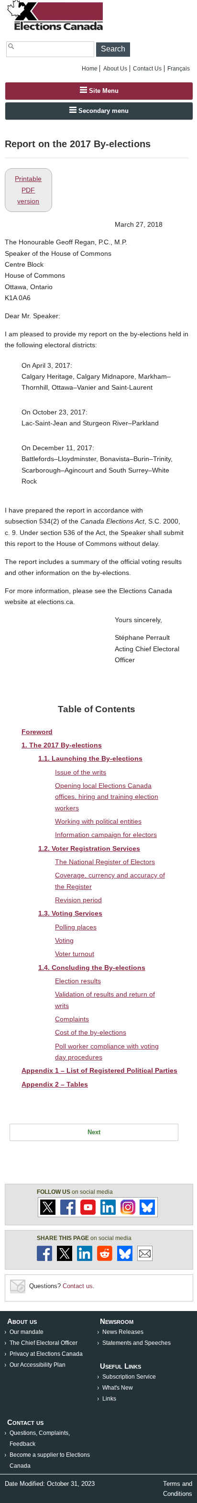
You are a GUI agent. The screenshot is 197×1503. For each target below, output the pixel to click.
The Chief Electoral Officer (43, 1343)
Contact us (78, 1286)
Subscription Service (129, 1377)
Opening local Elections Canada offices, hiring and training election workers (106, 797)
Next (94, 1132)
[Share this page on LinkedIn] (84, 1258)
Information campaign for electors (106, 834)
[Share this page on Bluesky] (124, 1258)
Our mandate (27, 1332)
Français (178, 68)
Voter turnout (74, 954)
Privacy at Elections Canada (46, 1354)
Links (109, 1399)
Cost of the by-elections (90, 1032)
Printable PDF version (28, 190)
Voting (64, 940)
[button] (113, 49)
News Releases (122, 1332)
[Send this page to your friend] (145, 1258)
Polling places (76, 927)
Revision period (78, 900)
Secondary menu (103, 110)
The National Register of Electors (105, 862)
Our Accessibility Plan (38, 1365)
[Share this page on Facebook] (44, 1258)
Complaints (72, 1019)
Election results (78, 981)
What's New (117, 1388)
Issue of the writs (80, 772)
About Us (115, 68)
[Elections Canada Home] (56, 30)
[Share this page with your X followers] (64, 1258)
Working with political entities (98, 821)
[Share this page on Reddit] (104, 1258)
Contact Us (147, 68)
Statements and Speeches (136, 1343)
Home (90, 68)
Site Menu (103, 90)
